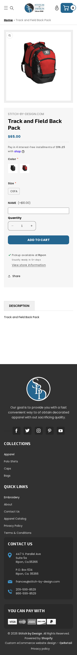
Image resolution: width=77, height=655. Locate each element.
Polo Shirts (11, 461)
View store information (29, 265)
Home (8, 20)
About (8, 504)
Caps (7, 468)
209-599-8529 (26, 589)
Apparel (9, 454)
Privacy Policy (13, 526)
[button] (12, 8)
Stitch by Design (30, 633)
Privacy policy (40, 649)
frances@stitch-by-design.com (38, 582)
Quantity (15, 218)
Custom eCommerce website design (30, 643)
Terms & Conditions (17, 533)
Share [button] (16, 276)
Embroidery (12, 497)
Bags (7, 476)
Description (19, 305)
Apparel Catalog (15, 519)
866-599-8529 (26, 593)
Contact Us (12, 512)
